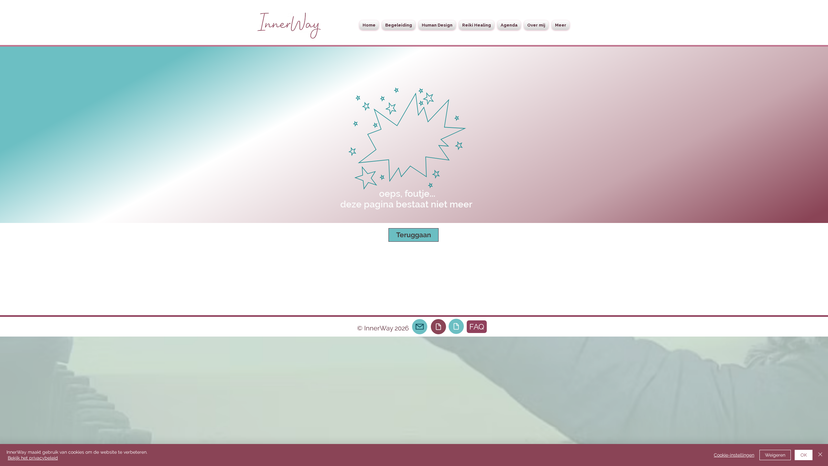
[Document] (438, 326)
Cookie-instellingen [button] (734, 455)
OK (804, 455)
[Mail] (419, 326)
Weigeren (775, 455)
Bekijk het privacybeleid (33, 457)
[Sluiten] (820, 455)
